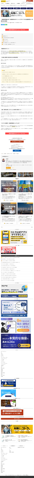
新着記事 (2, 370)
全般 (1, 462)
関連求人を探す (17, 150)
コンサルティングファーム (4, 358)
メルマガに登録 (17, 418)
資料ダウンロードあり (9, 153)
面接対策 (17, 153)
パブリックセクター (3, 362)
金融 (9, 447)
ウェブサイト (8, 169)
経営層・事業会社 (3, 468)
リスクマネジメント (3, 364)
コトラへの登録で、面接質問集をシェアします (9, 44)
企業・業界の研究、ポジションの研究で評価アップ (9, 42)
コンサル (10, 448)
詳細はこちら (8, 167)
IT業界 (1, 449)
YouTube (15, 169)
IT (9, 449)
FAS (1, 352)
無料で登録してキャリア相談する (17, 141)
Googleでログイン (30, 3)
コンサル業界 (15, 22)
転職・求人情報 (20, 22)
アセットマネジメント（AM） (4, 357)
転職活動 (14, 153)
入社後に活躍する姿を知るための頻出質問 (8, 37)
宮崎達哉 (5, 153)
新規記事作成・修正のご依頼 (21, 447)
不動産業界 (2, 365)
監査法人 (2, 371)
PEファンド (2, 356)
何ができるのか (6, 39)
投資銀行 (2, 369)
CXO (2, 153)
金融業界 (2, 376)
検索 (31, 227)
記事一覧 (13, 167)
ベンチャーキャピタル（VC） (4, 363)
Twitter (11, 169)
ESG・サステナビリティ (3, 351)
